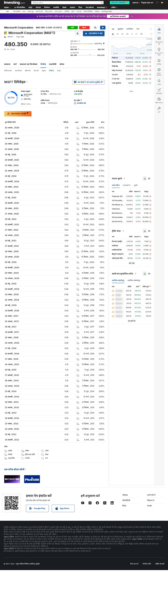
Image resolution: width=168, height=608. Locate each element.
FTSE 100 (115, 79)
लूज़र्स (135, 185)
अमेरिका (66, 11)
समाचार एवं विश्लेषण (28, 64)
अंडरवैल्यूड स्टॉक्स (106, 11)
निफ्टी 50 (115, 58)
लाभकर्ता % (127, 185)
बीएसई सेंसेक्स (116, 62)
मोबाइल (125, 495)
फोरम (62, 64)
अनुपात (44, 71)
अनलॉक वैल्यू (98, 44)
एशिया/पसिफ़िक (88, 11)
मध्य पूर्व (79, 11)
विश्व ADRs (48, 11)
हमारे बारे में (151, 495)
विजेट (124, 506)
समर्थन (149, 506)
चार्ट (15, 64)
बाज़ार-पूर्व (31, 11)
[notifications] (157, 2)
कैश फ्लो (36, 71)
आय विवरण (18, 71)
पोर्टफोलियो (126, 500)
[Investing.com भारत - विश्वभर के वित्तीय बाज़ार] (14, 2)
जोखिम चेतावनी (159, 564)
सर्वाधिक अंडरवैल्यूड (118, 280)
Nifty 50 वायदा (117, 70)
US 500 (115, 75)
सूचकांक (120, 29)
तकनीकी (52, 64)
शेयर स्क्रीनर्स (90, 7)
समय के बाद (39, 11)
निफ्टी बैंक (115, 66)
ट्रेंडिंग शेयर (116, 231)
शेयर (7, 11)
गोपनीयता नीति (147, 564)
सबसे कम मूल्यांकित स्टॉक (122, 273)
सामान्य (7, 64)
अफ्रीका (97, 11)
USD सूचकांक (116, 83)
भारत (23, 11)
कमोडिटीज (129, 29)
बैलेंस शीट (28, 71)
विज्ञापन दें (150, 500)
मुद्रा (113, 29)
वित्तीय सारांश (8, 71)
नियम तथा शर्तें (134, 564)
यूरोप (72, 11)
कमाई (59, 71)
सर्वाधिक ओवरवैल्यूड (134, 280)
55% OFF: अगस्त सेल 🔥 (119, 2)
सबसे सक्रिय (116, 185)
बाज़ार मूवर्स (117, 178)
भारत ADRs (58, 11)
